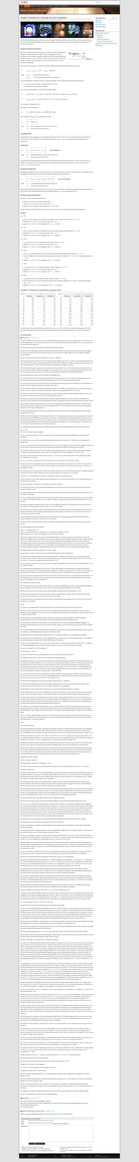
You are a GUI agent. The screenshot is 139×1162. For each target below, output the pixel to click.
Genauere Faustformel (103, 39)
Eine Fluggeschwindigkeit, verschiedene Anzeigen (59, 1114)
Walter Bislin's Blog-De (33, 10)
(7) (27, 198)
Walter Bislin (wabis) (32, 1155)
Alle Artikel (98, 22)
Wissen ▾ (44, 6)
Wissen (48, 20)
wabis (39, 20)
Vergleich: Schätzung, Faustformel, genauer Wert (107, 43)
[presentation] (40, 71)
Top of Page (97, 1155)
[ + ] (114, 17)
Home (21, 6)
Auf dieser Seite (100, 30)
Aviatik (51, 20)
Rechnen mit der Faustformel (59, 328)
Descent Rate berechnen (102, 33)
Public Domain (31, 1156)
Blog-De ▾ (27, 6)
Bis (24, 2)
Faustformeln (99, 35)
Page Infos (64, 1155)
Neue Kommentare (101, 26)
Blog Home (99, 20)
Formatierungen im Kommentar (73, 1147)
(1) (32, 107)
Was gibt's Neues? (100, 24)
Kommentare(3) (57, 20)
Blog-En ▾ (33, 6)
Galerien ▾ (57, 6)
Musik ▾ (39, 6)
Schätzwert (100, 37)
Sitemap (69, 1155)
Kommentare (99, 45)
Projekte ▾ (50, 6)
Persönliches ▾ (64, 6)
